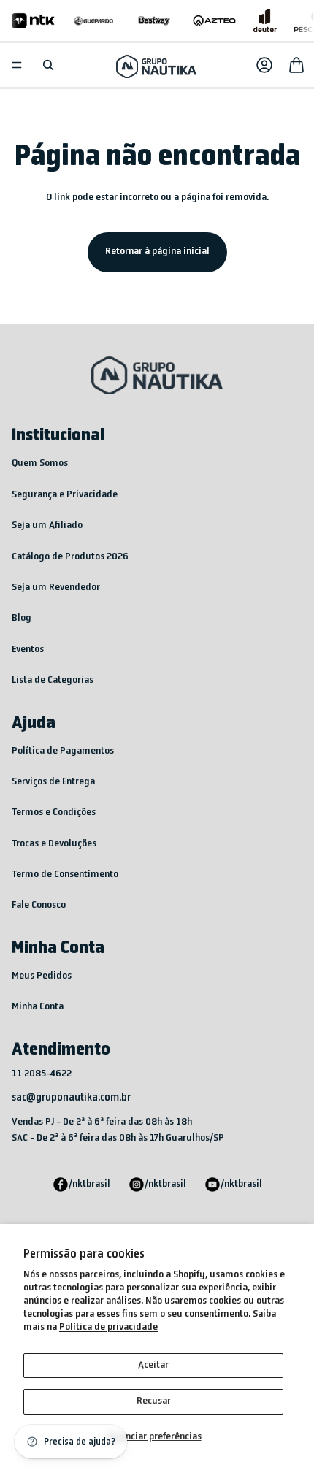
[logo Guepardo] (93, 20)
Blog (21, 618)
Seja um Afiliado (47, 525)
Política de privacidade (108, 1327)
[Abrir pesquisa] (48, 65)
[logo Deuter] (265, 20)
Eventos (28, 649)
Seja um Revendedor (56, 587)
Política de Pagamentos (63, 751)
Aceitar (153, 1365)
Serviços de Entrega (53, 781)
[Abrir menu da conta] (264, 65)
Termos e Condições (54, 812)
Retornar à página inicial (157, 251)
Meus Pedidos (42, 976)
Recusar (154, 1401)
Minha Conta (38, 1006)
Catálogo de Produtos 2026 (70, 556)
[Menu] (17, 65)
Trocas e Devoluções (54, 843)
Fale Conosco (39, 905)
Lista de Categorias (52, 680)
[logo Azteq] (214, 20)
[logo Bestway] (154, 20)
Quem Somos (40, 463)
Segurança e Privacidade (65, 494)
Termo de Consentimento (65, 874)
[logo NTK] (33, 20)
